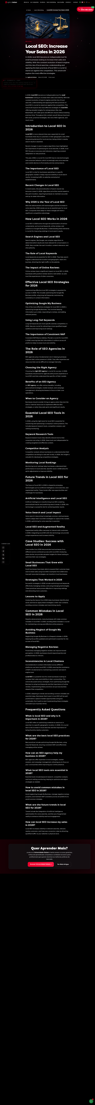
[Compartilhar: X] (3, 554)
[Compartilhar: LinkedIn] (3, 558)
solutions (68, 2)
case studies (60, 2)
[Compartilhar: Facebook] (3, 551)
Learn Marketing (39, 10)
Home (29, 10)
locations (42, 2)
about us (26, 2)
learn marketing (51, 2)
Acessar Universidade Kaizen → (41, 864)
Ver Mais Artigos (63, 864)
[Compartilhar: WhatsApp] (3, 547)
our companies (34, 2)
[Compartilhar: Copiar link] (3, 562)
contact (75, 2)
